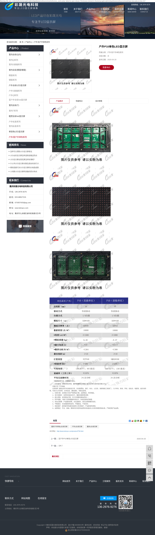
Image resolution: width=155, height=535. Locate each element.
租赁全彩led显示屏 (17, 116)
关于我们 (78, 10)
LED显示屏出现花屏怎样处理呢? (22, 159)
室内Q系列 (13, 60)
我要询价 (106, 67)
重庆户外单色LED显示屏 (59, 426)
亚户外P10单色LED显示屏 (68, 439)
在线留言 (42, 498)
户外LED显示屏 (77, 426)
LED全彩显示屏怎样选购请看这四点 (23, 155)
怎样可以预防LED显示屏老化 (21, 151)
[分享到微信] (135, 421)
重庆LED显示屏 (92, 426)
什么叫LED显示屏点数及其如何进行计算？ (26, 163)
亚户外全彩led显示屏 (18, 100)
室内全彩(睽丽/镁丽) (17, 70)
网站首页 (66, 481)
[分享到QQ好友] (138, 421)
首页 (66, 10)
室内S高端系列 (15, 64)
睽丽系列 (13, 75)
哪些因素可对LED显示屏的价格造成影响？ (26, 167)
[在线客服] (149, 448)
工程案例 (105, 10)
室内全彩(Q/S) (15, 55)
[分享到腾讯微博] (144, 421)
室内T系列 (13, 111)
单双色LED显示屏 (16, 132)
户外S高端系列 (15, 91)
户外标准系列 (14, 122)
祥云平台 (104, 525)
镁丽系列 (13, 80)
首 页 (21, 42)
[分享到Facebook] (147, 421)
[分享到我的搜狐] (141, 421)
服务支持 (118, 10)
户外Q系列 (13, 95)
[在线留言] (149, 470)
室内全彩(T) (14, 105)
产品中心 (90, 10)
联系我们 (144, 10)
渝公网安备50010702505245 (78, 530)
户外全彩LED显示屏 (17, 85)
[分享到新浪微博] (133, 421)
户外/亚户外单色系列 (42, 42)
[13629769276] (149, 455)
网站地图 (25, 498)
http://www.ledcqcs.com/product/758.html (70, 431)
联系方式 (9, 498)
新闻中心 (132, 10)
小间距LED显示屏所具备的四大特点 (23, 171)
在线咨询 (110, 498)
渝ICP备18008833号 (76, 525)
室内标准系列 (14, 126)
